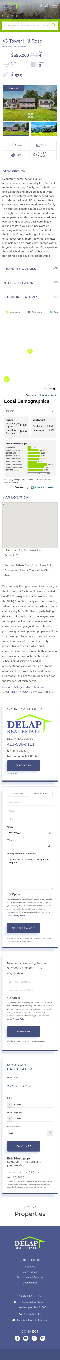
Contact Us (24, 765)
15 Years (27, 1085)
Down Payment (14, 1112)
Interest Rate (13, 1126)
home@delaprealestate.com (32, 1320)
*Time (10, 840)
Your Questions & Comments (21, 853)
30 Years (14, 1085)
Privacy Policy (19, 916)
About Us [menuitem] (30, 1266)
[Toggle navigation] (54, 5)
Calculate (23, 1146)
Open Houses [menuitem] (30, 1282)
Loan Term (12, 1077)
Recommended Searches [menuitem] (30, 1277)
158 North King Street (32, 1305)
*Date (10, 826)
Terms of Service (21, 941)
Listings (17, 687)
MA (28, 687)
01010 (24, 692)
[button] (53, 26)
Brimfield (11, 692)
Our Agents (12, 773)
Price (9, 1098)
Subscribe (23, 1031)
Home (6, 687)
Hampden (39, 687)
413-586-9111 (40, 5)
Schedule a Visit (41, 794)
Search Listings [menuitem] (30, 1272)
